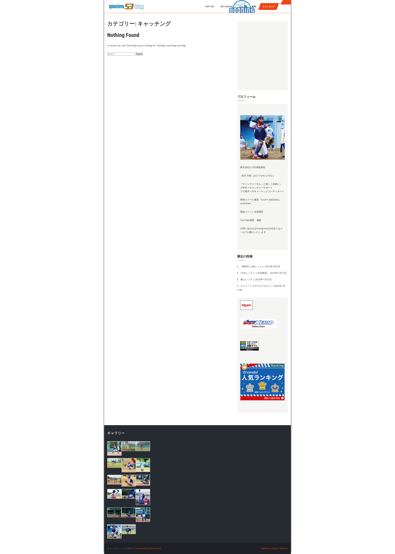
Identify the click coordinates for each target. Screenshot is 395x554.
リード (242, 6)
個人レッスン (247, 279)
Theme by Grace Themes (274, 548)
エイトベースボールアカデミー (257, 285)
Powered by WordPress (148, 548)
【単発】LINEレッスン (252, 266)
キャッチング (268, 6)
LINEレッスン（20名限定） (255, 272)
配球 (254, 6)
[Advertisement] (262, 55)
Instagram (226, 6)
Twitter (209, 6)
